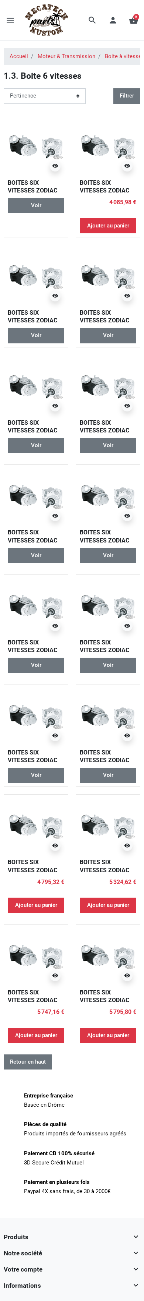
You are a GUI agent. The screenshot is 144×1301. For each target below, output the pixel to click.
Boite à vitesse (123, 56)
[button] (92, 20)
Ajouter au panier (108, 225)
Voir (36, 205)
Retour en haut (28, 1061)
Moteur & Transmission (66, 56)
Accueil (19, 56)
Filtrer (127, 95)
